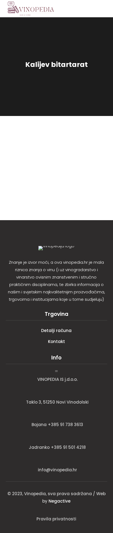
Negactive (59, 501)
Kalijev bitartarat (28, 144)
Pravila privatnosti (56, 519)
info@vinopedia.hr (57, 470)
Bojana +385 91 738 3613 (57, 424)
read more (18, 183)
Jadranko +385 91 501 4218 (57, 447)
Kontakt (56, 341)
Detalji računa (56, 330)
